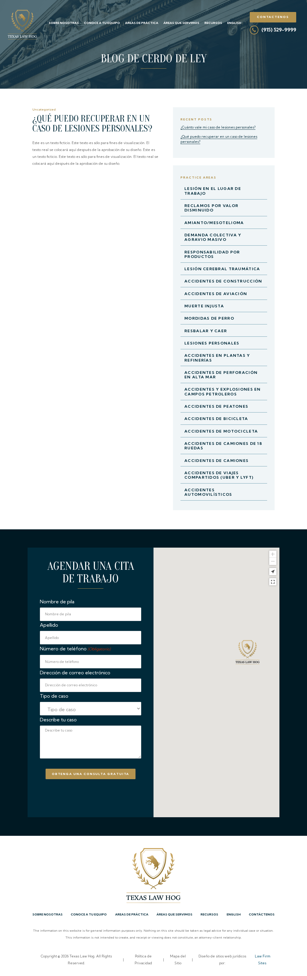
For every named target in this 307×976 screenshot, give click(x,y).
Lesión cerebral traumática (222, 268)
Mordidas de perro (209, 318)
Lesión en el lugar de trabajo (212, 190)
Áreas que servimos (181, 23)
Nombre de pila (57, 602)
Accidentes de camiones (216, 460)
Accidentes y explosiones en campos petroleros (222, 391)
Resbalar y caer (205, 330)
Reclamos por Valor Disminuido (211, 207)
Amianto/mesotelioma (214, 222)
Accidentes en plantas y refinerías (217, 357)
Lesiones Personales (211, 343)
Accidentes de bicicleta (216, 418)
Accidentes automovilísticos (208, 492)
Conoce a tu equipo (102, 23)
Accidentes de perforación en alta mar (221, 374)
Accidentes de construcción (223, 281)
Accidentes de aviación (215, 293)
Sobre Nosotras (64, 23)
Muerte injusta (204, 305)
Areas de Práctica (141, 23)
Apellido (49, 625)
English (234, 23)
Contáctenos (262, 914)
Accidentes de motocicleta (221, 431)
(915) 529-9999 (278, 30)
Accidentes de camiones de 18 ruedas (223, 445)
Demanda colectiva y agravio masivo (212, 237)
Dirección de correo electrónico (75, 673)
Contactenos (273, 17)
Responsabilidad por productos (212, 254)
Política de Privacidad (143, 959)
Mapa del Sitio (178, 959)
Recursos (213, 23)
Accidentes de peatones (216, 406)
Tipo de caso (54, 696)
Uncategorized (44, 109)
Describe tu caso (58, 720)
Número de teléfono (75, 649)
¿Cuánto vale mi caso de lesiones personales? (217, 127)
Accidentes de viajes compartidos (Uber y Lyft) (218, 475)
